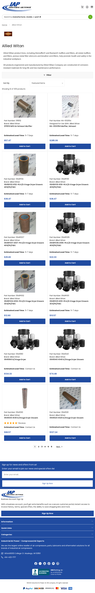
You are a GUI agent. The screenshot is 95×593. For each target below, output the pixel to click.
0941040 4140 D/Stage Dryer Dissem (67, 359)
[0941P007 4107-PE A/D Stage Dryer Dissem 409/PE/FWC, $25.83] (24, 223)
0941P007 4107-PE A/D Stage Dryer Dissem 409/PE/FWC (24, 244)
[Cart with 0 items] (83, 6)
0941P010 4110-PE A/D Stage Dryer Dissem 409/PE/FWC (69, 185)
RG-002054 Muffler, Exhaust (63, 126)
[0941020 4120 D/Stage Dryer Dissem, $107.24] (70, 398)
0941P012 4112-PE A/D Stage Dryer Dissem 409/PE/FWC (23, 185)
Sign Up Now (47, 483)
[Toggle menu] (92, 6)
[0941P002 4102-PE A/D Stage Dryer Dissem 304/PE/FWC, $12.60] (24, 281)
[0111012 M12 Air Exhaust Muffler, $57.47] (24, 106)
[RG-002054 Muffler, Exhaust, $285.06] (70, 106)
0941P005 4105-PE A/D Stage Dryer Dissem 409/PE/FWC (69, 244)
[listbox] (47, 83)
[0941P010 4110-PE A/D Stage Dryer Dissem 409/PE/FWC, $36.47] (70, 165)
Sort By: (6, 83)
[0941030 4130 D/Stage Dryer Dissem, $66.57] (24, 398)
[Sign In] (86, 6)
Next (58, 446)
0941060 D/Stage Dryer (15, 359)
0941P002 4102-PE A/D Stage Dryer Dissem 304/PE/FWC (24, 302)
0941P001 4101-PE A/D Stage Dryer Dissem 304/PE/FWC (69, 302)
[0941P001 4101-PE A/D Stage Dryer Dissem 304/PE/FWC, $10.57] (70, 281)
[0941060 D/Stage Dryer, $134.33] (24, 340)
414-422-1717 (10, 557)
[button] (47, 75)
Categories (6, 534)
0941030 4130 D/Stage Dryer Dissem (21, 418)
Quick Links (6, 528)
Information (7, 521)
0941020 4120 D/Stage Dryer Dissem (66, 418)
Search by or (22, 17)
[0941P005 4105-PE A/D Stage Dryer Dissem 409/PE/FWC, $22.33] (70, 223)
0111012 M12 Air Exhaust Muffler (18, 126)
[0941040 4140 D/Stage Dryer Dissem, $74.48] (70, 340)
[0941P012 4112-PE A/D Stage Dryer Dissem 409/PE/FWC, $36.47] (24, 165)
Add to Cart (24, 146)
